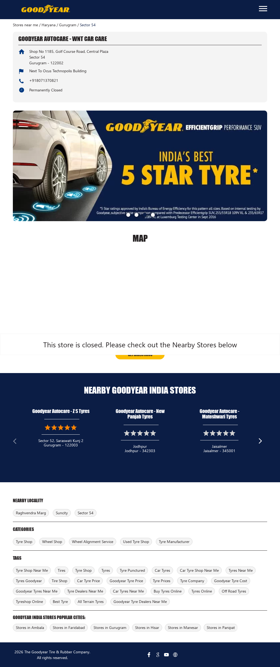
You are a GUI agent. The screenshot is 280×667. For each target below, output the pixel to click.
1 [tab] (127, 214)
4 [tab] (152, 214)
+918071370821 (43, 80)
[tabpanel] (140, 166)
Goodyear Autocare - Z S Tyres (60, 411)
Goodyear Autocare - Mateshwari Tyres (219, 414)
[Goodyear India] (45, 9)
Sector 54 (86, 512)
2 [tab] (136, 214)
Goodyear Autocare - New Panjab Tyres (140, 414)
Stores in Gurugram (110, 627)
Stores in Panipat (221, 627)
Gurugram (67, 25)
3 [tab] (144, 214)
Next (262, 442)
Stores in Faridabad (69, 627)
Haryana (49, 25)
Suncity (62, 512)
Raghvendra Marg (31, 512)
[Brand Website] (175, 655)
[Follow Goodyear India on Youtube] (166, 655)
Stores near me (25, 25)
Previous (17, 442)
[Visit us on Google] (158, 655)
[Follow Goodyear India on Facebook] (149, 655)
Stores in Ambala (30, 627)
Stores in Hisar (147, 627)
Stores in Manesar (183, 627)
